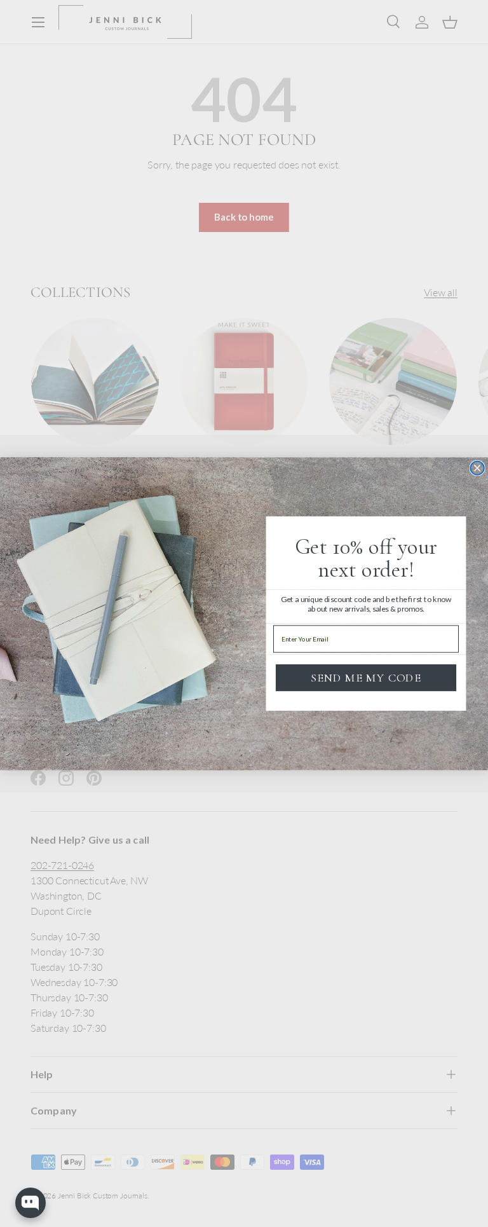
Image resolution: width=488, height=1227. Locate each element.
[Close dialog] (477, 468)
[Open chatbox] (30, 1203)
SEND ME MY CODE (366, 677)
